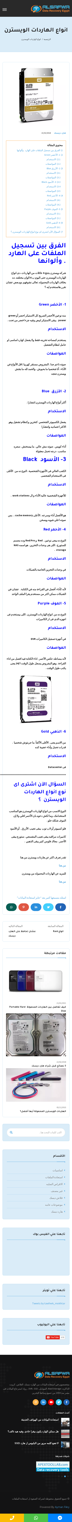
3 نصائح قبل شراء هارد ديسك (49, 1066)
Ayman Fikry (62, 1507)
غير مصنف (57, 1191)
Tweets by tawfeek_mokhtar (48, 1303)
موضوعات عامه (54, 1204)
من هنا (62, 865)
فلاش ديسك (56, 1197)
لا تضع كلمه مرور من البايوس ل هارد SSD (37, 1443)
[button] (67, 1476)
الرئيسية (47, 39)
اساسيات (58, 1170)
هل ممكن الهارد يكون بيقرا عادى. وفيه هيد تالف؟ (33, 1431)
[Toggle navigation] (5, 9)
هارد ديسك (60, 133)
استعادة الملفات (54, 1177)
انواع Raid (58, 931)
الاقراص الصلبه (54, 1184)
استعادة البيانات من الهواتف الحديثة (40, 1419)
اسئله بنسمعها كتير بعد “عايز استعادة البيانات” (41, 897)
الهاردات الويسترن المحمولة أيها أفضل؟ (43, 1111)
